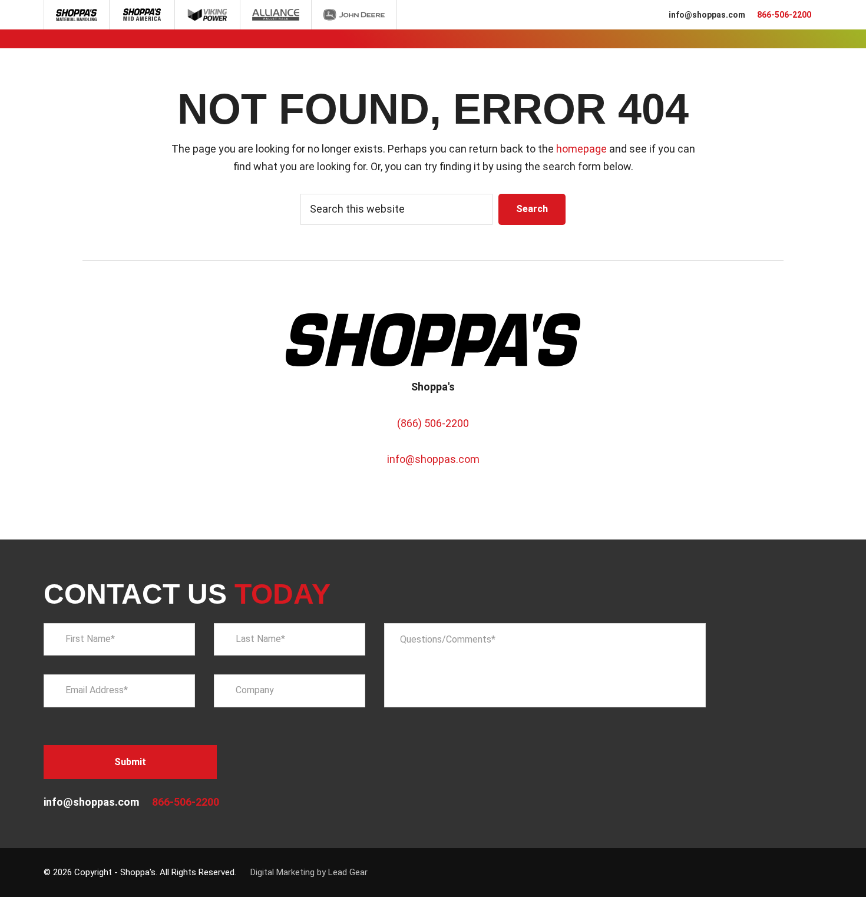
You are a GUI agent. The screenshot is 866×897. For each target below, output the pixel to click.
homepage (581, 149)
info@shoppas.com (707, 14)
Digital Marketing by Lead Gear (309, 872)
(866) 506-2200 (433, 423)
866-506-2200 (784, 14)
